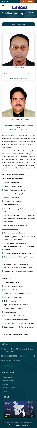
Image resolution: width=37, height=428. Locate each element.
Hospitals (4, 384)
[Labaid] (18, 5)
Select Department (18, 24)
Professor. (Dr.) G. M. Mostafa (18, 119)
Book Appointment (8, 380)
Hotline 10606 (27, 1)
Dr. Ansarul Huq (18, 67)
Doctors (4, 391)
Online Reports (6, 377)
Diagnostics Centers (8, 387)
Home (32, 12)
